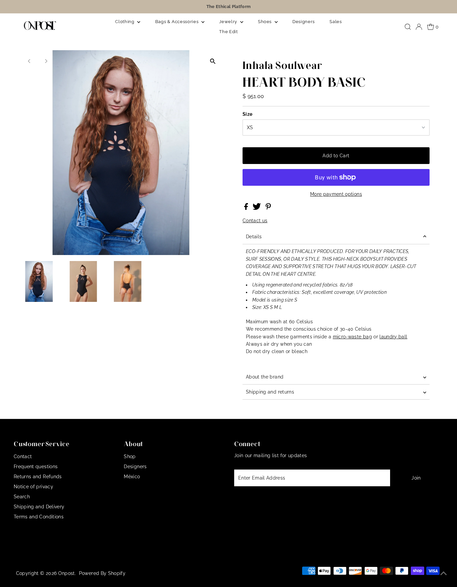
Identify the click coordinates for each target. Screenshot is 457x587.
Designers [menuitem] (303, 21)
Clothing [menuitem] (125, 21)
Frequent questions (36, 466)
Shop (129, 456)
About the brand (264, 377)
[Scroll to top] (443, 573)
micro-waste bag (352, 336)
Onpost (66, 573)
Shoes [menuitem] (265, 21)
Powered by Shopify (102, 573)
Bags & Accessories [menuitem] (177, 21)
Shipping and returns (270, 392)
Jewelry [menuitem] (228, 21)
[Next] (45, 61)
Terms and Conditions (39, 516)
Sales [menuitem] (336, 21)
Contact (23, 456)
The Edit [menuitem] (228, 31)
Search (22, 496)
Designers (135, 466)
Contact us (255, 220)
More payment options (336, 194)
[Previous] (29, 61)
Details (254, 236)
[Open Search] (408, 27)
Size (247, 114)
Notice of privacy (33, 486)
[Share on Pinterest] (268, 208)
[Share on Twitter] (257, 208)
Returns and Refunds (38, 476)
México (132, 476)
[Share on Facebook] (246, 208)
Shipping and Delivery (39, 506)
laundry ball (393, 336)
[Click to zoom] (212, 61)
